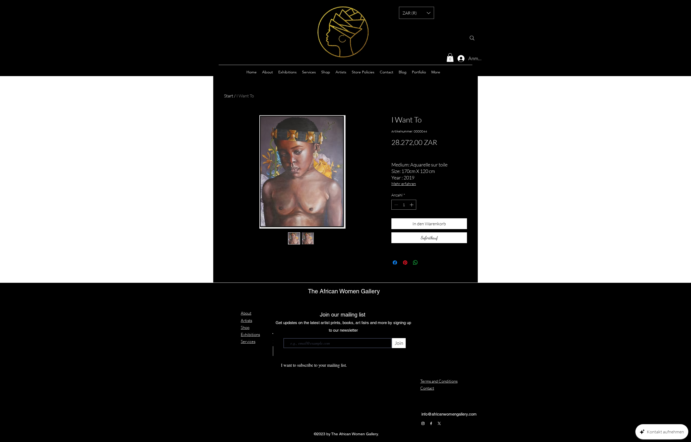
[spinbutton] (404, 204)
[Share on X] (425, 262)
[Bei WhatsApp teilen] (415, 262)
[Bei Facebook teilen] (395, 262)
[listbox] (416, 13)
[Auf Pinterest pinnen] (405, 262)
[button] (416, 13)
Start (228, 95)
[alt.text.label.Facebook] (461, 72)
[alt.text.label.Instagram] (453, 72)
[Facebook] (431, 423)
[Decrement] (395, 204)
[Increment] (412, 204)
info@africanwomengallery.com (449, 414)
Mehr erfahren (403, 183)
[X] (439, 423)
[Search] (472, 38)
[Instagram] (423, 423)
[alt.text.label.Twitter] (469, 72)
